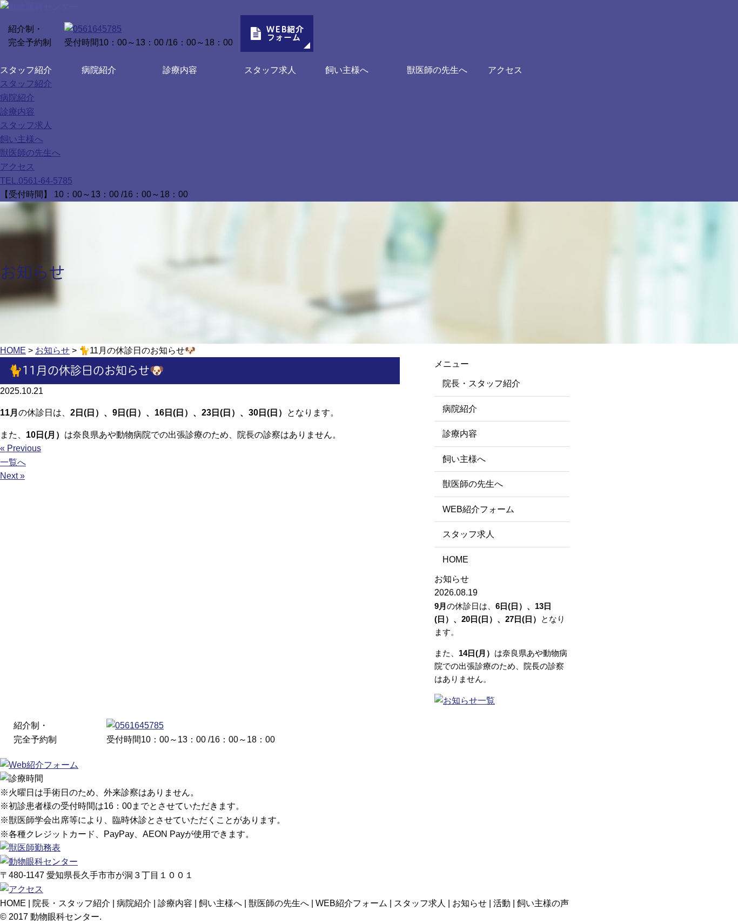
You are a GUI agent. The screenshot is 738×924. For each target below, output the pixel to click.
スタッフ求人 (270, 70)
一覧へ (13, 462)
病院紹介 (99, 70)
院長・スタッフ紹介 (481, 383)
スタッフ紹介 (26, 70)
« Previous (20, 448)
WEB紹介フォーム (478, 509)
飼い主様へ (346, 70)
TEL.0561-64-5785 (36, 180)
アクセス (505, 70)
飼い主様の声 (543, 903)
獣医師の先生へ (437, 70)
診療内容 (180, 70)
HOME (455, 559)
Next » (12, 475)
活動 (502, 903)
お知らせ (469, 903)
